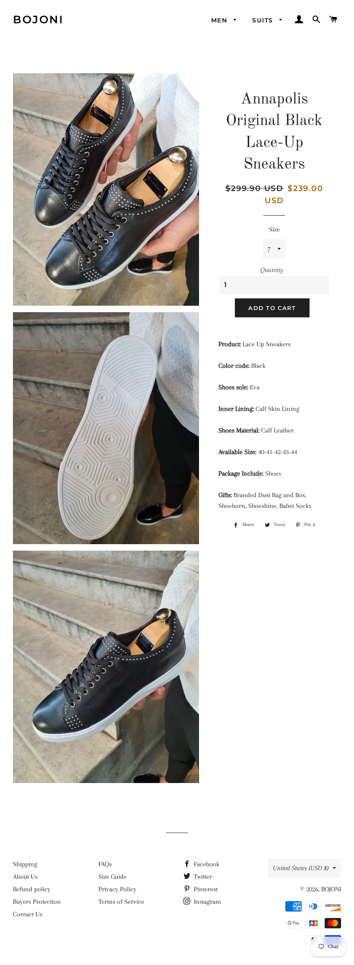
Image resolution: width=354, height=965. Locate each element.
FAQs (105, 864)
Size (274, 229)
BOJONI (38, 19)
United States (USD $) (301, 868)
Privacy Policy (117, 889)
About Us (25, 876)
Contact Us (27, 914)
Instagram (206, 901)
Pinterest (205, 889)
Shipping (25, 864)
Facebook (205, 864)
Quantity (272, 270)
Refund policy (32, 889)
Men (220, 20)
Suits (263, 20)
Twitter (202, 876)
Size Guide (112, 876)
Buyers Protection (37, 901)
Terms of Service (121, 901)
